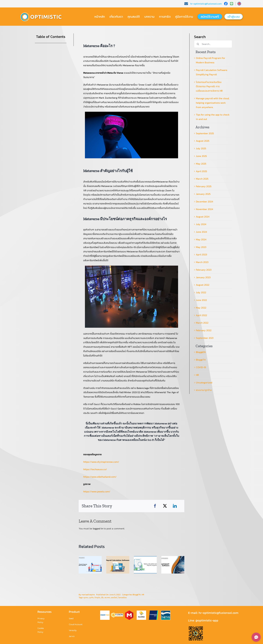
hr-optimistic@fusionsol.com (218, 613)
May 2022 (201, 307)
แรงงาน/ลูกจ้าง (204, 390)
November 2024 (204, 209)
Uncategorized (204, 382)
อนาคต (107, 597)
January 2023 (203, 277)
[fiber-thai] (105, 612)
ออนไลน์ (114, 597)
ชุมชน (85, 597)
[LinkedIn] (174, 506)
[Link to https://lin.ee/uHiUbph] (233, 3)
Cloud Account (75, 624)
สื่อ (102, 597)
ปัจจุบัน (97, 597)
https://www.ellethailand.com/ (99, 477)
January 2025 (203, 194)
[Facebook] (155, 506)
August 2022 (202, 285)
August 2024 (202, 216)
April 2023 (201, 254)
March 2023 (202, 262)
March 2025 (202, 179)
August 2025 (202, 141)
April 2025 (201, 171)
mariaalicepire (88, 594)
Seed (71, 618)
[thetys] (165, 612)
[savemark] (141, 612)
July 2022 (201, 292)
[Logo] (42, 12)
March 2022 (202, 323)
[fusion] (117, 614)
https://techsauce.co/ (95, 469)
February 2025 (203, 186)
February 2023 (203, 270)
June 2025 (201, 156)
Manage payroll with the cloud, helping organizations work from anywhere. (212, 103)
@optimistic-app (206, 620)
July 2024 (201, 224)
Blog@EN (201, 352)
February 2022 (203, 330)
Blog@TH (137, 594)
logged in (98, 528)
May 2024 (201, 239)
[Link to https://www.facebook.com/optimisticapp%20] (226, 3)
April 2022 (201, 315)
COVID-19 (201, 367)
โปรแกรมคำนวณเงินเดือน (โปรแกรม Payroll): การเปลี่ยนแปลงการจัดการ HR (209, 86)
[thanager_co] (153, 612)
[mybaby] (129, 612)
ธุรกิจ (91, 597)
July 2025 (201, 148)
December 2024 (204, 201)
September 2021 (204, 338)
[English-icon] (239, 3)
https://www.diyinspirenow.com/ (101, 462)
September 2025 (205, 133)
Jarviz (72, 636)
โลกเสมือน (122, 597)
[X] (164, 506)
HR (143, 594)
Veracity (73, 630)
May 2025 (201, 163)
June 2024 (201, 232)
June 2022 (201, 300)
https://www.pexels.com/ (96, 491)
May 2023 (201, 247)
